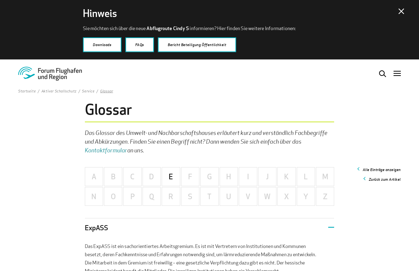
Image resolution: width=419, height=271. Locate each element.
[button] (209, 227)
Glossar (106, 91)
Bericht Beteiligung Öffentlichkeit (197, 44)
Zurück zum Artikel (385, 179)
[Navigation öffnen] (397, 73)
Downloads (102, 44)
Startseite (27, 91)
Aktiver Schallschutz (59, 91)
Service (88, 91)
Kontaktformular (106, 150)
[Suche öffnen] (382, 73)
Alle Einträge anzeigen (382, 169)
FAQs (139, 44)
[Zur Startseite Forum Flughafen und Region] (55, 75)
